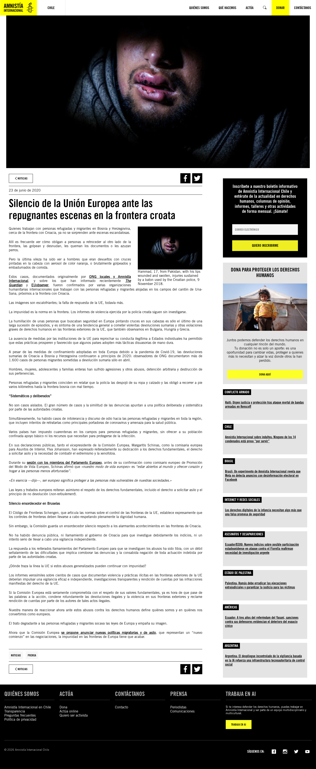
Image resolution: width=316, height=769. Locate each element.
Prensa (32, 655)
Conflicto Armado (237, 392)
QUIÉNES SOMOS (21, 693)
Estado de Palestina (238, 573)
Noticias (16, 655)
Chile (228, 427)
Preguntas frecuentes (20, 715)
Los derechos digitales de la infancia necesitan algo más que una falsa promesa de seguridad (263, 512)
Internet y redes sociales (242, 500)
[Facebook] (274, 751)
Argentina (231, 646)
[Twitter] (296, 751)
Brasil (229, 461)
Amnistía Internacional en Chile (27, 707)
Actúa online (69, 711)
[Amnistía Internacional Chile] (18, 7)
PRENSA (178, 693)
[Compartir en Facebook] (185, 178)
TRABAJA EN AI (238, 724)
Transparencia (14, 711)
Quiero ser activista (74, 715)
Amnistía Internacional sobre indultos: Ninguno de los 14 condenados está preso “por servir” (260, 439)
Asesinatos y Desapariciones (244, 534)
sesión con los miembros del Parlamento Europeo (64, 463)
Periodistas (178, 707)
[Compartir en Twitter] (197, 178)
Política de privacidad (20, 719)
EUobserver (39, 285)
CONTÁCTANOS (130, 693)
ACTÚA (66, 693)
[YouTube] (307, 751)
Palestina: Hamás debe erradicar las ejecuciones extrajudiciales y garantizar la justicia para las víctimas (260, 585)
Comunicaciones (182, 711)
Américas (231, 607)
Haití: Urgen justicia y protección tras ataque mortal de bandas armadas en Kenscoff (264, 404)
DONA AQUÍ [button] (265, 374)
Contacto (121, 707)
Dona (63, 707)
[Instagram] (285, 751)
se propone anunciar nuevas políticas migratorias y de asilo (108, 633)
